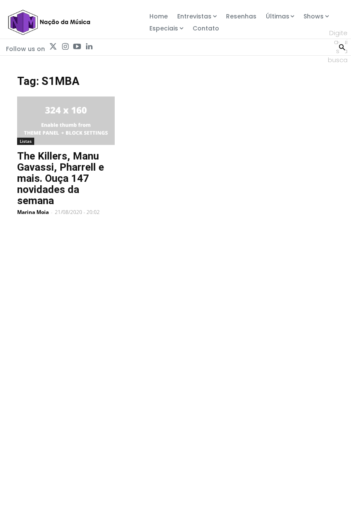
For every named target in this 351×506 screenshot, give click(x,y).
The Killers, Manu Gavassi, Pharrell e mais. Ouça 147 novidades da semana (60, 178)
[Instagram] (65, 47)
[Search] (342, 46)
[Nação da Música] (49, 22)
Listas (26, 141)
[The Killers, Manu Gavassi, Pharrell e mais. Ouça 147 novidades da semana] (66, 120)
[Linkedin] (89, 47)
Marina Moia (33, 212)
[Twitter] (53, 47)
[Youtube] (77, 47)
